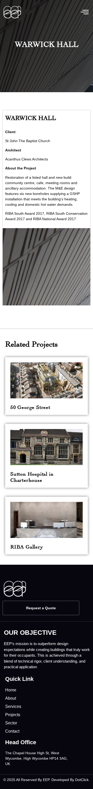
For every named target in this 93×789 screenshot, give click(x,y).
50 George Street (30, 406)
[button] (84, 12)
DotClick (82, 780)
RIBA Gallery (26, 546)
